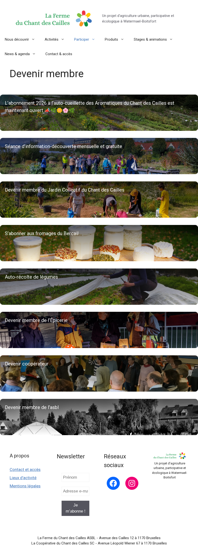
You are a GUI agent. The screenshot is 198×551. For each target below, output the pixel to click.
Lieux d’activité (23, 477)
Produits (111, 39)
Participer (81, 39)
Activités (51, 39)
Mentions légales (25, 486)
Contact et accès (25, 469)
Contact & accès (58, 54)
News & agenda (17, 54)
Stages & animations (150, 39)
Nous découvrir (17, 39)
